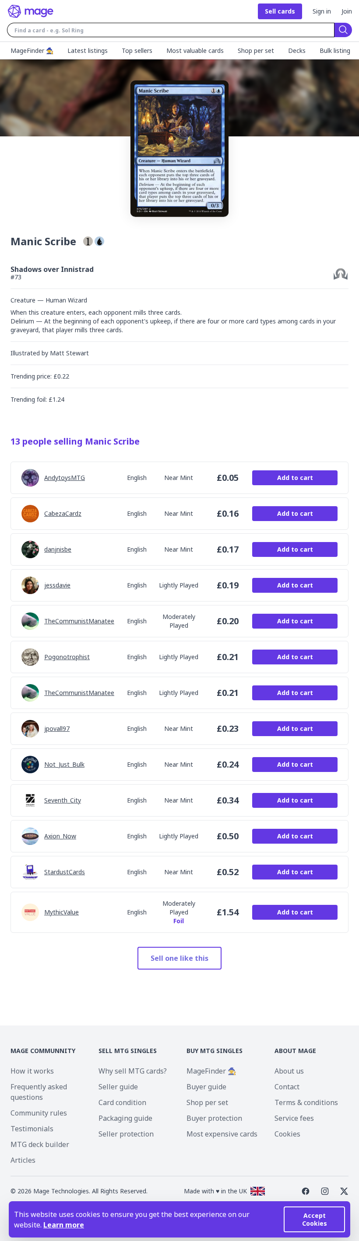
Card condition (122, 1102)
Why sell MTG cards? (133, 1071)
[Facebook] (305, 1191)
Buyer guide (206, 1087)
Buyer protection (214, 1118)
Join (346, 11)
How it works (32, 1071)
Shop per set (207, 1102)
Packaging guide (125, 1118)
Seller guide (118, 1087)
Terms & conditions (306, 1102)
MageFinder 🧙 (211, 1071)
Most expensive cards (222, 1134)
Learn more (63, 1225)
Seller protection (126, 1134)
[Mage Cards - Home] (30, 11)
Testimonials (32, 1128)
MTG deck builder (40, 1144)
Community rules (39, 1113)
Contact (287, 1087)
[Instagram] (324, 1191)
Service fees (294, 1118)
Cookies (287, 1134)
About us (289, 1071)
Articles (23, 1160)
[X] (344, 1191)
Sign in (322, 11)
